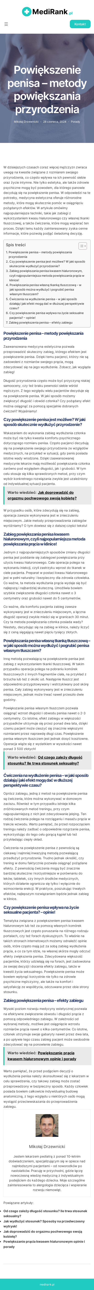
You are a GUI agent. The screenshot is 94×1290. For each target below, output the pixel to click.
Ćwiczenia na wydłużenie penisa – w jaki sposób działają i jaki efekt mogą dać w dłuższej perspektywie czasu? (46, 303)
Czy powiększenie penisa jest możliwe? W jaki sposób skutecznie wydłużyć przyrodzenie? (47, 264)
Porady (75, 121)
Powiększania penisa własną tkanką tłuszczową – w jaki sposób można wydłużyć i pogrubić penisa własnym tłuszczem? (45, 289)
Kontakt (80, 24)
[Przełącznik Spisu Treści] (80, 246)
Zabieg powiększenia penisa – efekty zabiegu (41, 322)
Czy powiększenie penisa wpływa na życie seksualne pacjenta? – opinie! (46, 315)
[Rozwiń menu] (6, 24)
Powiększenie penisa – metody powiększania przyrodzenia (40, 255)
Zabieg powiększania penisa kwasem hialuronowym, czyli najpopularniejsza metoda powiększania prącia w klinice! (46, 275)
